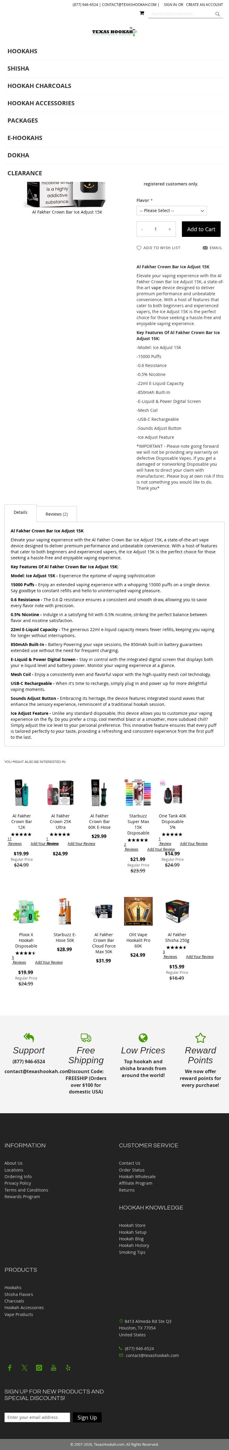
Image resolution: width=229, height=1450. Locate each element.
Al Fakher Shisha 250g (177, 937)
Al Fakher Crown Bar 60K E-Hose (99, 821)
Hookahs (12, 1287)
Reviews (56, 514)
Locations (13, 1170)
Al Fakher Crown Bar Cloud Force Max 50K (104, 943)
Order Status (132, 1170)
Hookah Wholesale (137, 1176)
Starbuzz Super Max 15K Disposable (138, 824)
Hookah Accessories (24, 1307)
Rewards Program (22, 1196)
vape (156, 287)
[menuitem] (114, 51)
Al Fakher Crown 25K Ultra (60, 821)
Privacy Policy (17, 1183)
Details (20, 512)
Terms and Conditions (26, 1190)
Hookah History (134, 1245)
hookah (141, 704)
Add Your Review (44, 843)
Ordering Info (18, 1176)
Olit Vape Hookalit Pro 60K (138, 940)
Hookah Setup (133, 1232)
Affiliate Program (135, 1183)
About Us (13, 1163)
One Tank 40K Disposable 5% (172, 821)
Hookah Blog (131, 1239)
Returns (127, 1190)
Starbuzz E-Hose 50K (65, 937)
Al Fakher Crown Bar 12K (21, 821)
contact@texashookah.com (152, 1355)
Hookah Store (132, 1225)
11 (14, 841)
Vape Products (18, 1314)
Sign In (170, 4)
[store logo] (115, 31)
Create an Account (204, 4)
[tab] (114, 112)
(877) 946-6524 (139, 1348)
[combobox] (185, 13)
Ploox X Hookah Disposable (26, 940)
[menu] (114, 112)
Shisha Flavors (18, 1294)
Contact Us (129, 1163)
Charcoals (14, 1301)
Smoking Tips (132, 1252)
